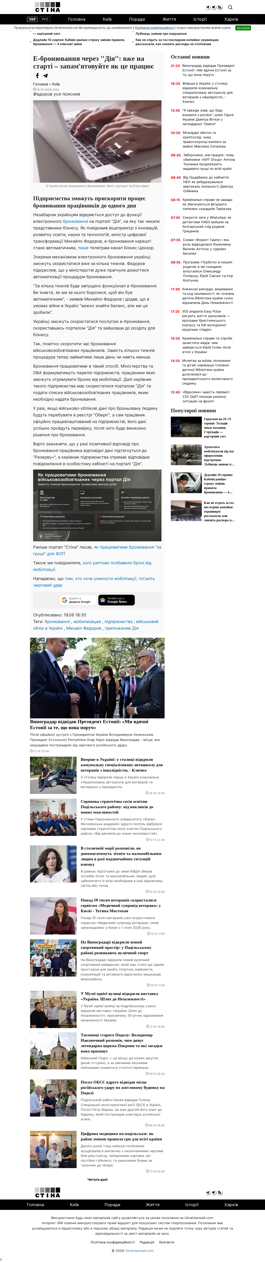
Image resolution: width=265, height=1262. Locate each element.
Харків (231, 19)
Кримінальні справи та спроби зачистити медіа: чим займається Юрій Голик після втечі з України (207, 345)
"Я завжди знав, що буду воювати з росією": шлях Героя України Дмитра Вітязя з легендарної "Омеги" (208, 117)
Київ (107, 19)
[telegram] (207, 7)
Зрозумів (243, 28)
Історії (200, 19)
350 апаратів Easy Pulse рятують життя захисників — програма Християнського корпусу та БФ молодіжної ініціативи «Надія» (206, 320)
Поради (137, 19)
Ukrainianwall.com (139, 1251)
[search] (230, 7)
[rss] (219, 7)
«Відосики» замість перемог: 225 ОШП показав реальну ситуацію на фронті (206, 396)
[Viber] (54, 76)
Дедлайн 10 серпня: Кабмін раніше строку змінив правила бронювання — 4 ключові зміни (78, 42)
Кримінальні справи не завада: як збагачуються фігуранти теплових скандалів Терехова (208, 204)
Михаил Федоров (83, 628)
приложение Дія (122, 628)
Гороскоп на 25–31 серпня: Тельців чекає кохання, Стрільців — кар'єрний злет (81, 32)
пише (83, 247)
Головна (77, 19)
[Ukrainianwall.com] (47, 7)
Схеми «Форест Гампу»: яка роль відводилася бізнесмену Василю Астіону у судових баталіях (207, 246)
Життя (169, 19)
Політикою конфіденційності (155, 27)
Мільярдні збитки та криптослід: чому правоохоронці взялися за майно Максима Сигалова (204, 139)
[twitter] (213, 7)
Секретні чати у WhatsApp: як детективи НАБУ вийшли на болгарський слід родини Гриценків (207, 224)
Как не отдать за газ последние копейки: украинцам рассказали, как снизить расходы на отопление (177, 42)
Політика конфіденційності (113, 1242)
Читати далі (97, 1179)
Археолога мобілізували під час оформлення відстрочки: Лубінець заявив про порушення (180, 32)
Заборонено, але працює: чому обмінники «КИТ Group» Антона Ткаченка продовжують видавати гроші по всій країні (209, 162)
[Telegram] (45, 76)
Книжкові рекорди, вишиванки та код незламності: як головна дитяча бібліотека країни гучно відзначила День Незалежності (208, 296)
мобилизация (87, 621)
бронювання (75, 221)
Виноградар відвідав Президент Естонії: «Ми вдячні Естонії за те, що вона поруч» (208, 70)
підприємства (118, 621)
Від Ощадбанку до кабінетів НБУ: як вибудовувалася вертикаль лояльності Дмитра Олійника (208, 184)
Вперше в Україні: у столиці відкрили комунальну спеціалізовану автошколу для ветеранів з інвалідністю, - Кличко (208, 92)
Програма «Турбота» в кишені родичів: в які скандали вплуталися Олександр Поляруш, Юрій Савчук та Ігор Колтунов (208, 271)
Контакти (166, 1242)
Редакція (147, 1242)
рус (45, 19)
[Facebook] (37, 76)
